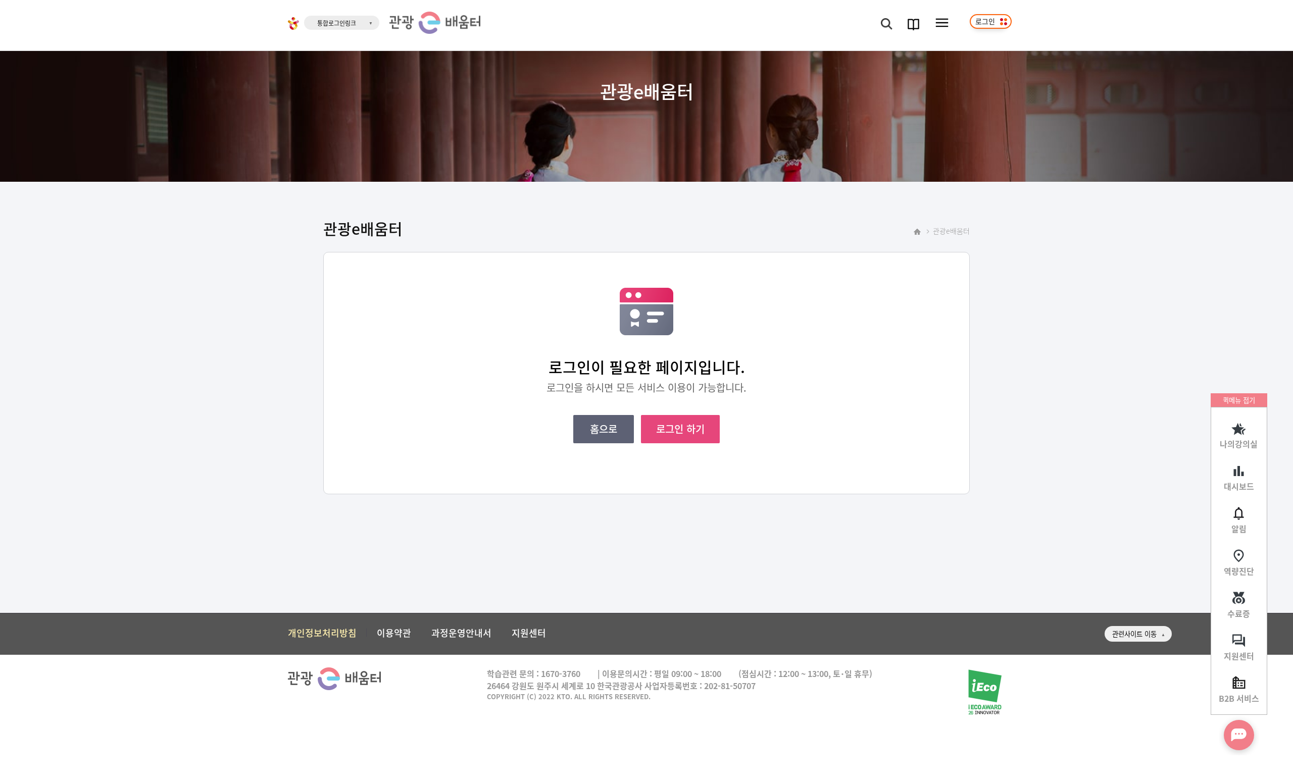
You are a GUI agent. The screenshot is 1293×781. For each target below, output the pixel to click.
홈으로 (603, 429)
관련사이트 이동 (1134, 634)
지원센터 (1239, 656)
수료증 (1238, 613)
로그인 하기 (680, 429)
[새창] (293, 24)
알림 (1239, 529)
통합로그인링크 (336, 23)
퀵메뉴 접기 (1239, 400)
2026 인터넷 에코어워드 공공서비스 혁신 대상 (984, 692)
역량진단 (1239, 571)
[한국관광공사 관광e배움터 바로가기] (434, 23)
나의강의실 (1239, 444)
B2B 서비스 (1239, 698)
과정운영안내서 (461, 632)
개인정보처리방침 (322, 632)
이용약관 (394, 632)
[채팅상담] (1239, 735)
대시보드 (1239, 486)
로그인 (985, 21)
